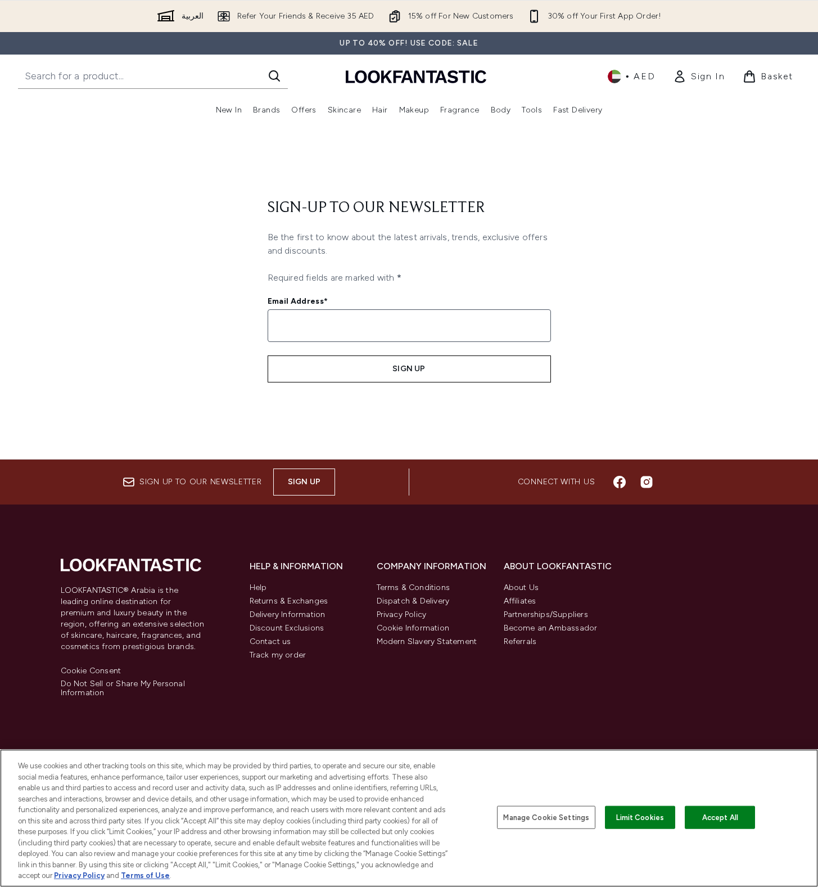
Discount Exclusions (287, 628)
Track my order (278, 655)
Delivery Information (288, 614)
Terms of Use (145, 875)
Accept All (720, 817)
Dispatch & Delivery (413, 601)
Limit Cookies (640, 817)
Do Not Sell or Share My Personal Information (123, 688)
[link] (698, 76)
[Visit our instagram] (646, 482)
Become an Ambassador (551, 628)
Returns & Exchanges (289, 601)
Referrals (520, 641)
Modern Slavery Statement (427, 641)
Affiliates (520, 601)
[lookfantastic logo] (416, 76)
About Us (521, 587)
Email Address (298, 301)
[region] (409, 818)
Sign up (408, 368)
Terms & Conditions (413, 587)
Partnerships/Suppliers (546, 614)
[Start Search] (274, 76)
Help (258, 587)
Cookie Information (413, 628)
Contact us (270, 641)
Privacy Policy (402, 614)
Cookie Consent (91, 671)
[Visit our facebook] (619, 482)
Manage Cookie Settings (546, 817)
